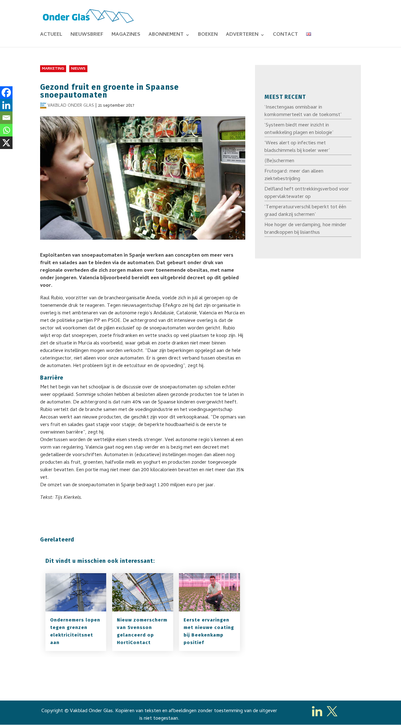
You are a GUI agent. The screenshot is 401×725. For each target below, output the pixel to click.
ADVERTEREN (242, 36)
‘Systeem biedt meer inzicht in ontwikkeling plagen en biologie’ (298, 129)
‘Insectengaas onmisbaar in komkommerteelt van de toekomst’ (302, 111)
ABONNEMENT (166, 36)
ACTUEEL (51, 36)
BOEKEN (208, 36)
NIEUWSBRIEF (86, 36)
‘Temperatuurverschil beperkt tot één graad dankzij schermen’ (305, 211)
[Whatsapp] (6, 130)
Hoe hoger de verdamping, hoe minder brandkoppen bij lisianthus (305, 229)
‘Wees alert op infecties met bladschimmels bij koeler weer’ (297, 147)
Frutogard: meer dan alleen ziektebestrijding (293, 175)
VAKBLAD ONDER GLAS (71, 105)
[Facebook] (6, 92)
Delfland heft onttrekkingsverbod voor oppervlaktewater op (306, 193)
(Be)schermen (279, 161)
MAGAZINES (126, 36)
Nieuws (78, 69)
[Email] (6, 117)
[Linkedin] (6, 105)
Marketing (53, 69)
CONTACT (285, 36)
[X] (6, 142)
